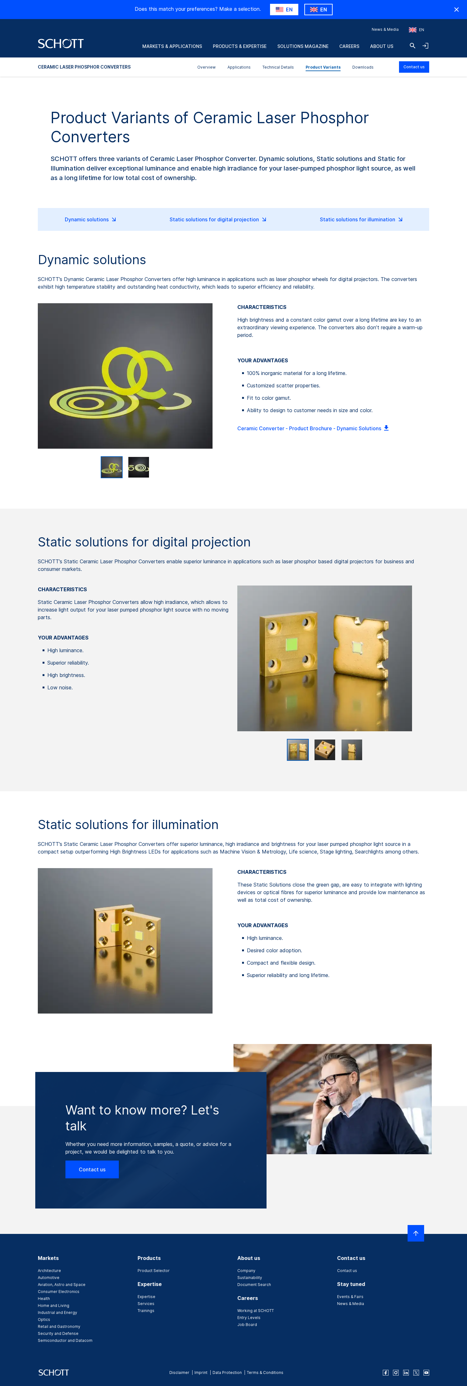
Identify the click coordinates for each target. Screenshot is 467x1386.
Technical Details (278, 67)
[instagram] (396, 1373)
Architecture (49, 1270)
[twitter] (416, 1373)
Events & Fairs (350, 1296)
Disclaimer (179, 1372)
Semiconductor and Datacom (65, 1340)
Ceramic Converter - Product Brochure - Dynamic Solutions (309, 428)
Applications (239, 67)
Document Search (254, 1284)
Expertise (146, 1296)
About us (381, 46)
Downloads (363, 67)
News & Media (385, 29)
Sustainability (249, 1277)
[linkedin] (406, 1373)
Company (246, 1270)
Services (146, 1303)
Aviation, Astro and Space (61, 1284)
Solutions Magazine (302, 46)
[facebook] (386, 1373)
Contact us (414, 66)
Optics (44, 1319)
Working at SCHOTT (255, 1310)
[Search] (412, 46)
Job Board (247, 1324)
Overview (206, 67)
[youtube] (426, 1373)
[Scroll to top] (416, 1233)
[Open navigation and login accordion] (425, 46)
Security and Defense (58, 1333)
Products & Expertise (240, 46)
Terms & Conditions (265, 1372)
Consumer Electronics (58, 1291)
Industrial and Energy (57, 1312)
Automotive (48, 1277)
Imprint (200, 1372)
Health (44, 1298)
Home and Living (53, 1305)
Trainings (146, 1310)
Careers (349, 46)
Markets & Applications (172, 46)
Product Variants (323, 67)
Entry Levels (249, 1317)
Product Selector (154, 1270)
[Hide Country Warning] (456, 9)
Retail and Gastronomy (59, 1326)
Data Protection (227, 1372)
